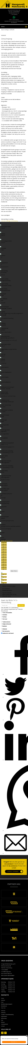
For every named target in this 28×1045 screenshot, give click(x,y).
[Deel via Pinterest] (15, 720)
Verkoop (3, 1010)
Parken (4, 617)
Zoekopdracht (4, 1024)
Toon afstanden (7, 612)
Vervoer (4, 619)
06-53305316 (14, 22)
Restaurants (6, 631)
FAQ (2, 1020)
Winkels (4, 629)
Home (2, 998)
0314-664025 (14, 14)
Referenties (4, 1018)
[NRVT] (14, 947)
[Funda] (14, 903)
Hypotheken (4, 1016)
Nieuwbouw (4, 1006)
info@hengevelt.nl (14, 13)
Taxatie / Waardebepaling (7, 1014)
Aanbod (3, 1000)
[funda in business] (14, 911)
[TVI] (14, 938)
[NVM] (14, 894)
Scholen (4, 614)
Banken (4, 626)
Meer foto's (14, 571)
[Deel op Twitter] (15, 697)
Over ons (3, 1008)
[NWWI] (14, 929)
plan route (21, 605)
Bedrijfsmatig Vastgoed (6, 1004)
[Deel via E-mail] (15, 853)
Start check (13, 1041)
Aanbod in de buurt (8, 633)
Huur (2, 1002)
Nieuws (3, 1022)
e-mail (14, 868)
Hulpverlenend (6, 624)
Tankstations (6, 622)
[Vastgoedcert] (14, 920)
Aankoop (3, 1012)
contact (3, 1026)
